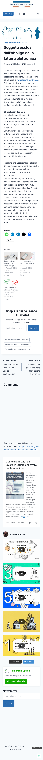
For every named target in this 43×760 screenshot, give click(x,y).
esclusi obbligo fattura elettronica (17, 344)
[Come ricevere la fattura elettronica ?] (27, 256)
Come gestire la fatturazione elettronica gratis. (10, 263)
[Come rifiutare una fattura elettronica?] (11, 282)
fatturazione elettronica (27, 80)
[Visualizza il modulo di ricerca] (38, 14)
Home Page (8, 14)
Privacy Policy (37, 748)
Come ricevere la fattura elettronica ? (27, 263)
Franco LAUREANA (12, 64)
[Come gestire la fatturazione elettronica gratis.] (11, 256)
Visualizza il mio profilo (16, 681)
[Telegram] (19, 14)
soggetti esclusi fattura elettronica (18, 349)
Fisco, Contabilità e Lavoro (15, 43)
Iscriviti (33, 328)
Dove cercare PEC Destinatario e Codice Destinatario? (11, 367)
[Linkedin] (24, 14)
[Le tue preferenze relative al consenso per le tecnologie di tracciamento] (39, 756)
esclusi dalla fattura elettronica (17, 340)
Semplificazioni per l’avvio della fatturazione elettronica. (33, 367)
